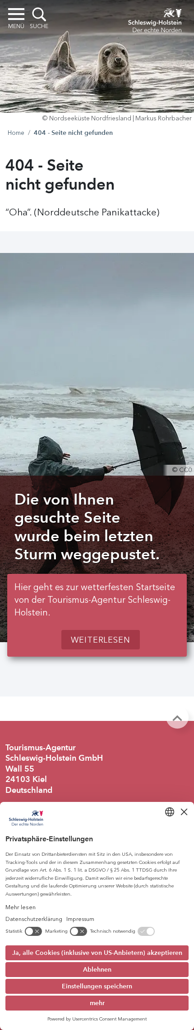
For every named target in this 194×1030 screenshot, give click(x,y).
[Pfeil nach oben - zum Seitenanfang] (177, 717)
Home (16, 133)
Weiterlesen (100, 640)
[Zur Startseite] (155, 19)
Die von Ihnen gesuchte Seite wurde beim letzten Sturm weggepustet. (87, 526)
